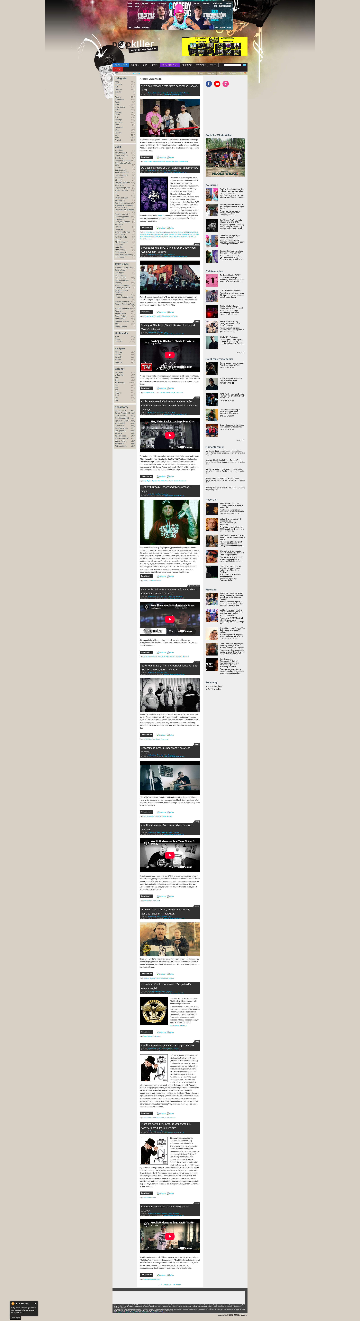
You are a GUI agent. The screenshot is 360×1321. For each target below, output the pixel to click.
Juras (148, 234)
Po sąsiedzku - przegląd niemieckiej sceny (124, 206)
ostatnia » (177, 1284)
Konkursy (118, 283)
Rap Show (119, 224)
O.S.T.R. (193, 236)
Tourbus (118, 240)
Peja (158, 316)
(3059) (132, 415)
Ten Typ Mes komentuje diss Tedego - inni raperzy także (232, 190)
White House (169, 481)
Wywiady (118, 140)
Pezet (145, 161)
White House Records (150, 656)
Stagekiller (119, 229)
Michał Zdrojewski (122, 438)
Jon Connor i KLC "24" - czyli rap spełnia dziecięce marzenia (231, 505)
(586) (133, 446)
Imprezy (118, 355)
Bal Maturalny (178, 392)
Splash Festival (120, 316)
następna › (168, 1284)
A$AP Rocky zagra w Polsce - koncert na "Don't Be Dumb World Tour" (232, 396)
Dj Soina (146, 978)
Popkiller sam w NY (122, 214)
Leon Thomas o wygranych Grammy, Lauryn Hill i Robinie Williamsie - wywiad (232, 645)
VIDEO (213, 65)
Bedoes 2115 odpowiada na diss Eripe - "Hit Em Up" (231, 252)
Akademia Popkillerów (123, 268)
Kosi (197, 234)
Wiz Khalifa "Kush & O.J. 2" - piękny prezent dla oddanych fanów (232, 537)
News (117, 105)
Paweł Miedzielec (121, 428)
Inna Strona (119, 178)
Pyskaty (179, 236)
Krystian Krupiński (122, 421)
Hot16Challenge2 (121, 175)
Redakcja (118, 433)
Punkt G (172, 1117)
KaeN (158, 1279)
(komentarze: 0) (177, 94)
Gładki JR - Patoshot (229, 337)
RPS (155, 316)
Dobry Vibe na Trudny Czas (123, 164)
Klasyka (118, 97)
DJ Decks (146, 232)
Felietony (118, 84)
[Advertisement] (227, 111)
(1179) (133, 428)
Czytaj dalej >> (146, 157)
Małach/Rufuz (193, 232)
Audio (117, 337)
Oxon (166, 236)
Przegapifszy (120, 219)
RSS (242, 73)
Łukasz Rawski (120, 441)
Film (116, 87)
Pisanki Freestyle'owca (123, 203)
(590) (133, 443)
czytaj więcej (15, 1317)
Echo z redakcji (120, 170)
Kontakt (221, 73)
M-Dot (149, 739)
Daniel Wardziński (122, 418)
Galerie (117, 339)
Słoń (170, 236)
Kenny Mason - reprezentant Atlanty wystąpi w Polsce (232, 364)
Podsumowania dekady (124, 297)
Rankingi (118, 120)
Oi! (116, 193)
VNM (156, 236)
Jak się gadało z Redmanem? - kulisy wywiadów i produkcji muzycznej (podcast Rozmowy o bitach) (229, 663)
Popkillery (118, 311)
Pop (116, 388)
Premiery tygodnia (122, 217)
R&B (116, 390)
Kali (191, 234)
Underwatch (119, 245)
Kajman (152, 978)
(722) (133, 436)
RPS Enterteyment (163, 1117)
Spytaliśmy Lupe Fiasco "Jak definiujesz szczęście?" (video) (232, 630)
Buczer (145, 580)
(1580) (132, 423)
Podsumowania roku (122, 302)
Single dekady (120, 314)
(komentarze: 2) (181, 172)
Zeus (158, 900)
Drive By (118, 167)
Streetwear (119, 127)
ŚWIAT (154, 65)
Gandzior (151, 236)
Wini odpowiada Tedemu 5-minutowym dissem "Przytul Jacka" (232, 206)
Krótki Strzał (119, 185)
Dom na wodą (183, 161)
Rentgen (118, 227)
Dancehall (119, 372)
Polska (117, 110)
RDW (186, 232)
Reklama (232, 73)
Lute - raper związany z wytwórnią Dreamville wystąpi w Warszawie (230, 411)
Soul (116, 398)
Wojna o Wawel (121, 326)
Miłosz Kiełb (119, 426)
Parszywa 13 (120, 200)
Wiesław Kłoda (120, 436)
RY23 (141, 236)
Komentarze (119, 100)
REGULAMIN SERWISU (121, 1312)
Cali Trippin (119, 273)
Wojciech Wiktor (121, 446)
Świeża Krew (120, 234)
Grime (117, 380)
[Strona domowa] (135, 46)
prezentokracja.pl (214, 686)
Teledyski (118, 342)
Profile (117, 115)
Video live (118, 362)
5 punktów (119, 150)
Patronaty (210, 73)
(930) (133, 433)
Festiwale (118, 352)
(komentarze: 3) (179, 495)
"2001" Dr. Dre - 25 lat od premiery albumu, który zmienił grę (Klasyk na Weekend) (230, 569)
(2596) (132, 418)
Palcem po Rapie (121, 198)
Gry (116, 94)
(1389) (132, 426)
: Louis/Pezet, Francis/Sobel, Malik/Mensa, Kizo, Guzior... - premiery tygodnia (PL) (225, 462)
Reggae (118, 393)
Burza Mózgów (120, 270)
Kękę (180, 234)
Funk (117, 377)
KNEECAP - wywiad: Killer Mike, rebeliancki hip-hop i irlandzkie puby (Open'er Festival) (231, 596)
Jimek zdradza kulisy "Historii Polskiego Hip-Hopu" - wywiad (230, 323)
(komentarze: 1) (179, 674)
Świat (117, 130)
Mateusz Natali (120, 411)
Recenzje (118, 122)
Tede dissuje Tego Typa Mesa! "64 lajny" (230, 236)
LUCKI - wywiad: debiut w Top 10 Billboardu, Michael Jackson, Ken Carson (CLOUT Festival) (231, 613)
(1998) (132, 421)
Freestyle (118, 89)
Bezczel (167, 232)
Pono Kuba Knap (157, 234)
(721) (133, 438)
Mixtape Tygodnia (121, 190)
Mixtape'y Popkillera (122, 288)
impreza (161, 216)
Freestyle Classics (122, 173)
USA (145, 65)
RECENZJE (187, 65)
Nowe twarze (120, 107)
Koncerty (118, 357)
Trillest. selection (121, 242)
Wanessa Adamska (172, 161)
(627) (133, 441)
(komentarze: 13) (181, 256)
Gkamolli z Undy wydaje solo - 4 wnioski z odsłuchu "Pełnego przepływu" (232, 553)
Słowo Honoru (167, 816)
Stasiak (166, 234)
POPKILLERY (121, 65)
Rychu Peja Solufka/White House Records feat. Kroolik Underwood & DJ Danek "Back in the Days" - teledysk (169, 405)
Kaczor (161, 236)
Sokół (185, 236)
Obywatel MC (175, 232)
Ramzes (171, 978)
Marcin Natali (120, 423)
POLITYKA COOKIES (158, 1312)
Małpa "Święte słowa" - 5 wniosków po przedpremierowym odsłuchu (230, 522)
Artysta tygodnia (121, 153)
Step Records (168, 334)
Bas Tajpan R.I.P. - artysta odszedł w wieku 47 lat (231, 221)
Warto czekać (120, 250)
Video (117, 138)
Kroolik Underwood (158, 161)
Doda (150, 161)
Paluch (152, 232)
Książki (117, 102)
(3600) (132, 413)
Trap (116, 400)
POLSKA (135, 65)
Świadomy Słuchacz (122, 232)
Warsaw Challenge (122, 321)
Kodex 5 (186, 656)
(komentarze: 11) (181, 414)
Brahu (182, 232)
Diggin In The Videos (123, 161)
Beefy (117, 82)
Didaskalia (119, 158)
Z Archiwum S (120, 257)
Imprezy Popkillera (122, 280)
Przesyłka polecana (122, 222)
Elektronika (119, 375)
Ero (194, 234)
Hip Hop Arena (120, 275)
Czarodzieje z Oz (121, 155)
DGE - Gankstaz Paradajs (230, 291)
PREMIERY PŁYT (169, 65)
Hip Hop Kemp (120, 278)
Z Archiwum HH (121, 252)
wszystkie (241, 352)
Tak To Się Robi (121, 237)
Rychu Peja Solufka (153, 481)
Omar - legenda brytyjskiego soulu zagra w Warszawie (232, 426)
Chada (158, 392)
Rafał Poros (119, 444)
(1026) (132, 431)
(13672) (132, 410)
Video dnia (119, 247)
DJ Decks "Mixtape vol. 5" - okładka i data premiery (169, 167)
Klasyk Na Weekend (122, 183)
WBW (117, 324)
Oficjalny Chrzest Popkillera (121, 291)
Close (36, 1304)
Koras (142, 234)
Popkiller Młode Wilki (123, 309)
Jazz (116, 385)
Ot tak (117, 195)
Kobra (145, 1036)
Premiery (118, 112)
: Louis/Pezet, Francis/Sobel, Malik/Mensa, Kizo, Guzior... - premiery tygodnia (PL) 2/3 (225, 453)
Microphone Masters (122, 285)
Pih (189, 236)
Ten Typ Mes (173, 234)
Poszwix (161, 232)
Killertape (118, 180)
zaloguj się (136, 73)
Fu (145, 234)
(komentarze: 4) (179, 1215)
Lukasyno (185, 234)
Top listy (118, 132)
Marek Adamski (120, 416)
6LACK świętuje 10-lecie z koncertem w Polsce (231, 379)
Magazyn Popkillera (122, 188)
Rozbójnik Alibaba (149, 392)
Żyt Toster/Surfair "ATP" (230, 275)
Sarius (174, 236)
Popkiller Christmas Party (124, 304)
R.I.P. (117, 117)
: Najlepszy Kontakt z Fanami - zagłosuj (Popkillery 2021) (225, 489)
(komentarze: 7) (176, 1050)
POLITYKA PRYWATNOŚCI (140, 1312)
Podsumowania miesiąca (124, 210)
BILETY (118, 69)
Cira (157, 232)
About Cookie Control (13, 1303)
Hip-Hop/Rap (120, 383)
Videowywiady (120, 319)
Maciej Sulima (120, 431)
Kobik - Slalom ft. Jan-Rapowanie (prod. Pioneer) (231, 307)
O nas (200, 73)
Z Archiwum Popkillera (123, 255)
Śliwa (146, 236)
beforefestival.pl (213, 689)
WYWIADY (201, 65)
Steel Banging (148, 316)
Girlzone (118, 92)
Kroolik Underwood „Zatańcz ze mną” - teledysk (167, 1045)
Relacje (118, 360)
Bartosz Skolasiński (122, 413)
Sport (117, 125)
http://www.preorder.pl (178, 1025)
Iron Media (167, 1050)
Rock (117, 395)
